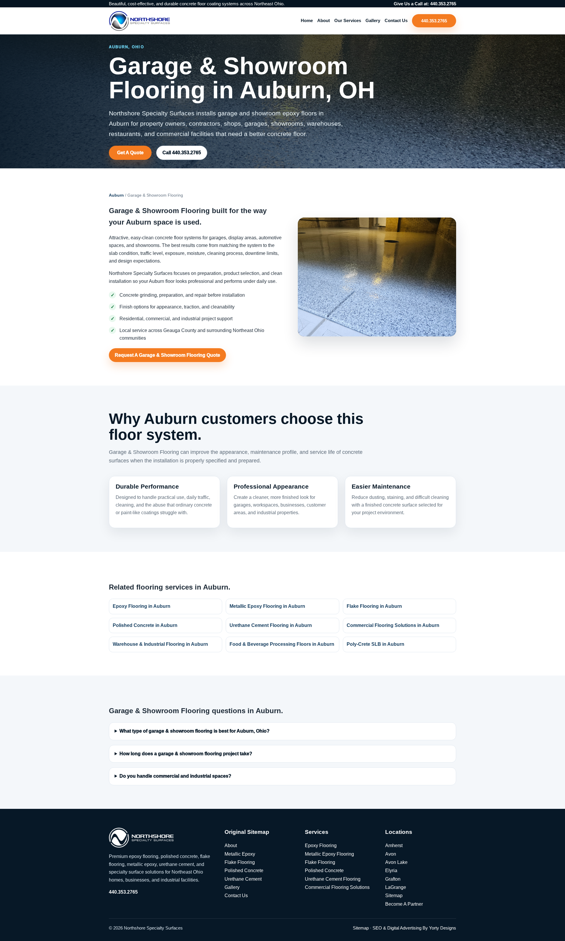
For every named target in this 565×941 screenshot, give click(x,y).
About (323, 20)
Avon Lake (396, 862)
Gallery (372, 20)
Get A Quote (130, 152)
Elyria (391, 870)
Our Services (347, 20)
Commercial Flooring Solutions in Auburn (393, 625)
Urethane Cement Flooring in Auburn (271, 625)
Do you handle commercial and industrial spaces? (175, 776)
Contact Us (396, 20)
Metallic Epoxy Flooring (329, 854)
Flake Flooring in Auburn (374, 606)
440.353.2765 (434, 20)
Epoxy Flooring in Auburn (141, 606)
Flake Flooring (240, 862)
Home (307, 20)
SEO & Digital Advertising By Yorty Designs (414, 928)
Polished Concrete (244, 870)
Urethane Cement (243, 879)
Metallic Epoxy (240, 854)
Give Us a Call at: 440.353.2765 (425, 3)
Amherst (394, 845)
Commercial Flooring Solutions (337, 887)
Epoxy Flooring (321, 845)
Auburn (116, 195)
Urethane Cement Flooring (332, 879)
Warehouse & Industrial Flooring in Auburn (160, 644)
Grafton (393, 879)
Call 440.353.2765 (181, 152)
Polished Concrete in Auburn (145, 625)
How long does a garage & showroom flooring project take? (185, 753)
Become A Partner (404, 904)
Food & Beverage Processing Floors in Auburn (282, 644)
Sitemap (394, 895)
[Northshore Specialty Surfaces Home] (139, 20)
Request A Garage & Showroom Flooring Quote (167, 355)
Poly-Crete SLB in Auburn (375, 644)
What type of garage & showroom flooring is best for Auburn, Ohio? (194, 731)
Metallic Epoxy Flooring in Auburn (267, 606)
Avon (390, 854)
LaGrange (395, 887)
